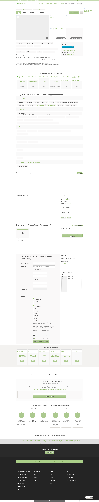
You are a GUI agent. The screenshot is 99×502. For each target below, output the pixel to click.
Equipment (21, 126)
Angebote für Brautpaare (23, 145)
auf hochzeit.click (50, 452)
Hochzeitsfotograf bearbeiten (72, 480)
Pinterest (51, 471)
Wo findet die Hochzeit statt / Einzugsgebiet (29, 162)
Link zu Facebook (51, 105)
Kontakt (69, 217)
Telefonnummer (24, 286)
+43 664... (67, 52)
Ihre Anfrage (23, 266)
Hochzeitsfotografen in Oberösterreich (59, 440)
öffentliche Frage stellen (49, 396)
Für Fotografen (56, 3)
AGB (67, 471)
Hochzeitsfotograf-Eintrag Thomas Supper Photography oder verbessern (55, 423)
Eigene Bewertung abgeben (77, 225)
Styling (35, 313)
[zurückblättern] (19, 27)
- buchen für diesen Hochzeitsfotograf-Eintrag (77, 422)
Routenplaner (80, 173)
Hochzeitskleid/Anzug (38, 306)
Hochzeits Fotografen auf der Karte (23, 468)
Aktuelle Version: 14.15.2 (60, 501)
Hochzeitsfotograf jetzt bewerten (72, 235)
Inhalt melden (69, 374)
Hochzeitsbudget (24, 289)
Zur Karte (64, 263)
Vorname (23, 272)
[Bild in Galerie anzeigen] (58, 21)
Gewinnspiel (52, 480)
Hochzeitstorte (37, 310)
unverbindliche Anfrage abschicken (40, 341)
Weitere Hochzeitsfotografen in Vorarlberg (56, 443)
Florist (35, 308)
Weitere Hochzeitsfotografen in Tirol (69, 441)
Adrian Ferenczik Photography (55, 82)
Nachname (23, 275)
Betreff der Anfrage (25, 263)
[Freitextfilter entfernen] (79, 3)
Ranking (35, 474)
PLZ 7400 (68, 199)
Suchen (81, 3)
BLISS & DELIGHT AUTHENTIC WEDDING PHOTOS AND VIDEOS (77, 83)
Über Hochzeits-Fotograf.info (22, 474)
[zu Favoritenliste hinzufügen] (18, 17)
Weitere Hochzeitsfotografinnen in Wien (44, 440)
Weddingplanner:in (37, 318)
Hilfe (80, 0)
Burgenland (69, 203)
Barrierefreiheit (90, 497)
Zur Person (20, 154)
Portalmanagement (70, 477)
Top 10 (51, 477)
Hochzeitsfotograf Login (75, 0)
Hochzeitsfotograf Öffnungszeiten (69, 50)
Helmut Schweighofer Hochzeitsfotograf (33, 82)
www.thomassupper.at (71, 54)
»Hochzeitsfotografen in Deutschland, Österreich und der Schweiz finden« (49, 462)
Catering (36, 301)
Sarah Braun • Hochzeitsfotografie (22, 82)
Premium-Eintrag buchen (22, 480)
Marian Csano (77, 353)
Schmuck (36, 315)
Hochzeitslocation (37, 299)
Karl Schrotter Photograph (44, 81)
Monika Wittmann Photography (66, 83)
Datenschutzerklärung (38, 338)
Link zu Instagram (40, 105)
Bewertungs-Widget (21, 486)
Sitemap (35, 477)
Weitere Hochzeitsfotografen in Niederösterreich (27, 440)
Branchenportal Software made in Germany (41, 501)
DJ (34, 304)
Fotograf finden (41, 3)
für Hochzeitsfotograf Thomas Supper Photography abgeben (21, 422)
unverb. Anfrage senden (74, 12)
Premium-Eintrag (80, 75)
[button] (32, 27)
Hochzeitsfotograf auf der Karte (68, 49)
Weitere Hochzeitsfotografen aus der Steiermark (33, 441)
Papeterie (36, 311)
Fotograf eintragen (49, 3)
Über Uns (62, 3)
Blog (51, 474)
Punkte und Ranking (20, 483)
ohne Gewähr (60, 374)
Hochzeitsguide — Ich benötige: (25, 296)
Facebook (52, 468)
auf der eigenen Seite (66, 421)
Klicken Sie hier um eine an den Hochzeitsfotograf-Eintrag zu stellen (49, 389)
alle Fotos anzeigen (61, 38)
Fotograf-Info (22, 98)
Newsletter (52, 483)
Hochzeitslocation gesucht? (23, 0)
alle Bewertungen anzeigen (77, 38)
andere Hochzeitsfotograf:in (39, 297)
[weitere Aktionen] (81, 12)
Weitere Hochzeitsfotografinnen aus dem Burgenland (52, 441)
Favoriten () (87, 500)
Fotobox (35, 320)
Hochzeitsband (37, 303)
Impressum (69, 468)
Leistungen (21, 109)
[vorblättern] (46, 27)
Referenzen (20, 137)
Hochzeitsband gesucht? (35, 0)
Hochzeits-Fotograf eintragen (22, 477)
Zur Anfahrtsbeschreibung (67, 265)
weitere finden (33, 421)
